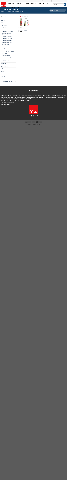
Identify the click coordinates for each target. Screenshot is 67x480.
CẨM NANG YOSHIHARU (14, 7)
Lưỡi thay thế (5, 49)
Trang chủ (3, 11)
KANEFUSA (3, 63)
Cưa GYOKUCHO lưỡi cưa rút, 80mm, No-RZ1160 (23, 29)
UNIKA (2, 78)
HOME (9, 3)
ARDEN (3, 20)
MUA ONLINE (38, 3)
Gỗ (2, 29)
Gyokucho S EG (5, 44)
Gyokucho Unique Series (7, 46)
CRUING (3, 22)
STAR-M (14, 3)
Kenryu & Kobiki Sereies (7, 48)
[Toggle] (15, 20)
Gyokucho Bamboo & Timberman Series (6, 34)
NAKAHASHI (4, 73)
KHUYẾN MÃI (4, 66)
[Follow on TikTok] (33, 116)
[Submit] (65, 4)
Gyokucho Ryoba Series (7, 42)
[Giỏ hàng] (42, 1)
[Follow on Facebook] (29, 116)
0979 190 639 (7, 104)
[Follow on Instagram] (31, 116)
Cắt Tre (3, 27)
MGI (2, 68)
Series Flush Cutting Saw (7, 57)
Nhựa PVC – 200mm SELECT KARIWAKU (8, 52)
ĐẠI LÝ (44, 3)
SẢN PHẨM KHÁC (30, 3)
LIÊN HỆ (47, 3)
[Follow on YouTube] (37, 116)
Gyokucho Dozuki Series (7, 36)
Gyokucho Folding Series (7, 38)
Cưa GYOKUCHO (20, 3)
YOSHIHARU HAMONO (6, 81)
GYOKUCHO (8, 11)
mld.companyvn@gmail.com (10, 102)
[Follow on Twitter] (35, 116)
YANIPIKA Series (5, 60)
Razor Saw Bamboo (6, 55)
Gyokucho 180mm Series (7, 31)
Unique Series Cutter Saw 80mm (9, 59)
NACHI (2, 71)
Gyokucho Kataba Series (7, 40)
